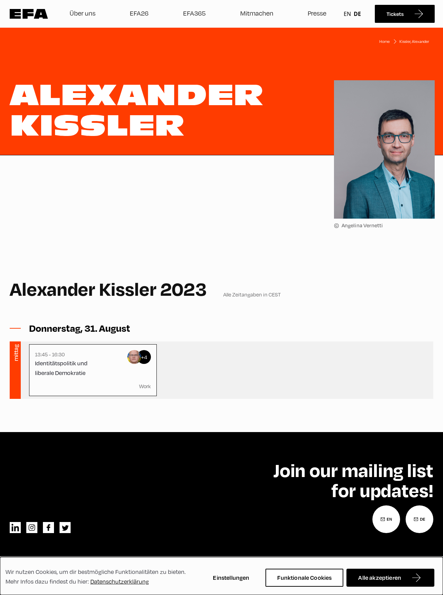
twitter (65, 527)
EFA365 (194, 13)
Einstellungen (231, 577)
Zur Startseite (29, 14)
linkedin (15, 527)
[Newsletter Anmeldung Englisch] (386, 519)
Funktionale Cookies (304, 577)
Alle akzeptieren (379, 577)
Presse (317, 13)
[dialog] (221, 576)
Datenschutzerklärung (119, 581)
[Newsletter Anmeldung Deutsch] (419, 519)
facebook (48, 527)
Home (384, 41)
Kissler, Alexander (414, 41)
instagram (31, 527)
